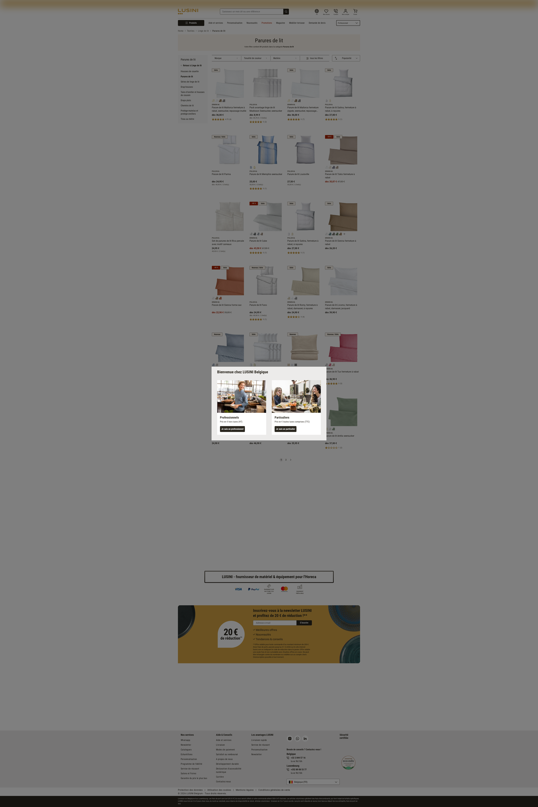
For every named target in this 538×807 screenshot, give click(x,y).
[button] (241, 407)
